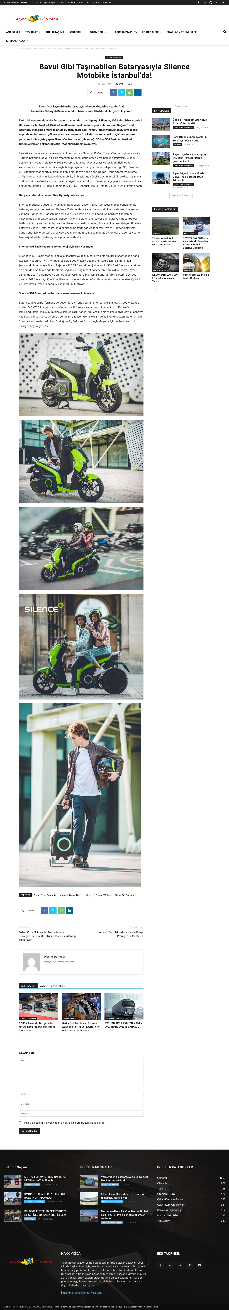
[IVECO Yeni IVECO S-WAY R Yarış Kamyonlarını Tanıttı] (165, 262)
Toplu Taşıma (55, 32)
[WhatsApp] (129, 92)
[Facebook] (198, 2)
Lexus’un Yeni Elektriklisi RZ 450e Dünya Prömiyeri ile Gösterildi (120, 934)
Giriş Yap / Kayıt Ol (47, 2)
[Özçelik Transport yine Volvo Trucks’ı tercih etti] (161, 124)
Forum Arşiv (68, 2)
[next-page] (27, 1037)
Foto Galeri (150, 32)
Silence (89, 895)
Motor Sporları (190, 233)
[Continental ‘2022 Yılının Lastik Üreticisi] (196, 262)
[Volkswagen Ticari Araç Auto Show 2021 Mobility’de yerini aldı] (89, 1181)
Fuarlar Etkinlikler (41, 48)
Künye (95, 2)
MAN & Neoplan (32, 1184)
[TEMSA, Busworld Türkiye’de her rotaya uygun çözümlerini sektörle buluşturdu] (38, 1006)
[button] (224, 32)
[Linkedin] (138, 92)
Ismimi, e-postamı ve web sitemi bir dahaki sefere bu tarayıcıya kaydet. (64, 1122)
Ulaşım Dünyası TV (124, 32)
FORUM (107, 2)
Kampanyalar (15, 40)
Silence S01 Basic (103, 895)
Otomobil (96, 32)
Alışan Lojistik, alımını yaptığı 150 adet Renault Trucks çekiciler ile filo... (189, 158)
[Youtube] (222, 2)
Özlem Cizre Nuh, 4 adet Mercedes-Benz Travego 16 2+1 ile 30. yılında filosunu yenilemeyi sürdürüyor (47, 936)
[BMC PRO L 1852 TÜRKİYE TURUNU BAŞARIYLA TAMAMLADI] (12, 1198)
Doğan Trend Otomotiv (45, 895)
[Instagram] (210, 2)
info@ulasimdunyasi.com (86, 1292)
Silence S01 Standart (124, 895)
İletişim (83, 2)
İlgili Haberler (28, 986)
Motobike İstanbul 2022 (71, 895)
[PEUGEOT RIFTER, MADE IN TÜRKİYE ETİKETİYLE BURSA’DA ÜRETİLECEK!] (12, 1216)
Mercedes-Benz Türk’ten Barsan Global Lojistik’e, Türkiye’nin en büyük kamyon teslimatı (124, 1215)
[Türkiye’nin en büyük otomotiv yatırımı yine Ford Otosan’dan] (165, 226)
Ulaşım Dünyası (54, 956)
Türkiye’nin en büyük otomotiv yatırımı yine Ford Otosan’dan (164, 241)
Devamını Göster (179, 195)
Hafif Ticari (30, 1219)
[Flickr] (204, 2)
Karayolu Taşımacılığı (34, 1201)
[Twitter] (216, 2)
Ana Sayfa (13, 32)
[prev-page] (21, 1037)
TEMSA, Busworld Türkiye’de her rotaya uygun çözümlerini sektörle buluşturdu (37, 1027)
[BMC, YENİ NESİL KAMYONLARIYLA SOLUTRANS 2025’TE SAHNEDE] (123, 1006)
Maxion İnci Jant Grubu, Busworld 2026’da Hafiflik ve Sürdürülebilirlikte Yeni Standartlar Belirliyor (81, 1027)
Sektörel (75, 32)
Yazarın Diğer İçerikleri (52, 986)
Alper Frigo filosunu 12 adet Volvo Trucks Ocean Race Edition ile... (189, 177)
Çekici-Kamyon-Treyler (183, 127)
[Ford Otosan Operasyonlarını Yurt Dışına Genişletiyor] (161, 141)
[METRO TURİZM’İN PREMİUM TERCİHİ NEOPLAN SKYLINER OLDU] (12, 1181)
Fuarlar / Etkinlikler (182, 32)
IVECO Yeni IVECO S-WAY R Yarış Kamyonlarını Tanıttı (165, 278)
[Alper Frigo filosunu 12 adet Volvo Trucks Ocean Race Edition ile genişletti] (161, 178)
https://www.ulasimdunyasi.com (59, 961)
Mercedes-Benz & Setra (112, 1201)
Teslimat (31, 32)
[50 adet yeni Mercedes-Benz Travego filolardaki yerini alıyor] (89, 1198)
